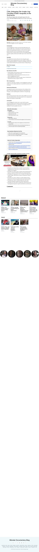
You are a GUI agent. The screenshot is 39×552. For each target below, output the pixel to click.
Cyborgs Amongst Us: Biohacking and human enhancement (15, 209)
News (6, 545)
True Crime (7, 546)
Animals (27, 546)
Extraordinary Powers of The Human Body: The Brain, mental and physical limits (33, 209)
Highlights (31, 7)
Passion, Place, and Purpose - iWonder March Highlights (5, 228)
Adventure (9, 7)
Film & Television (16, 546)
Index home (3, 545)
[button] (4, 254)
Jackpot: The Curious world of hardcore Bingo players (4, 209)
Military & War (35, 546)
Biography (14, 545)
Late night (17, 545)
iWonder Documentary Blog (19, 4)
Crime (2, 7)
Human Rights (11, 546)
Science (13, 7)
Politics (20, 7)
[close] (38, 1)
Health (24, 546)
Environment (35, 545)
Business (24, 7)
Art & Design (21, 546)
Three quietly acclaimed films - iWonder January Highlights (23, 228)
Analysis (8, 66)
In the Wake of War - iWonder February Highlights (15, 228)
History (27, 7)
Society (5, 7)
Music (29, 546)
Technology (29, 545)
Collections (36, 7)
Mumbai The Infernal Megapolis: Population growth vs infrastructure (24, 209)
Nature (17, 7)
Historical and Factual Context (11, 68)
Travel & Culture (22, 545)
